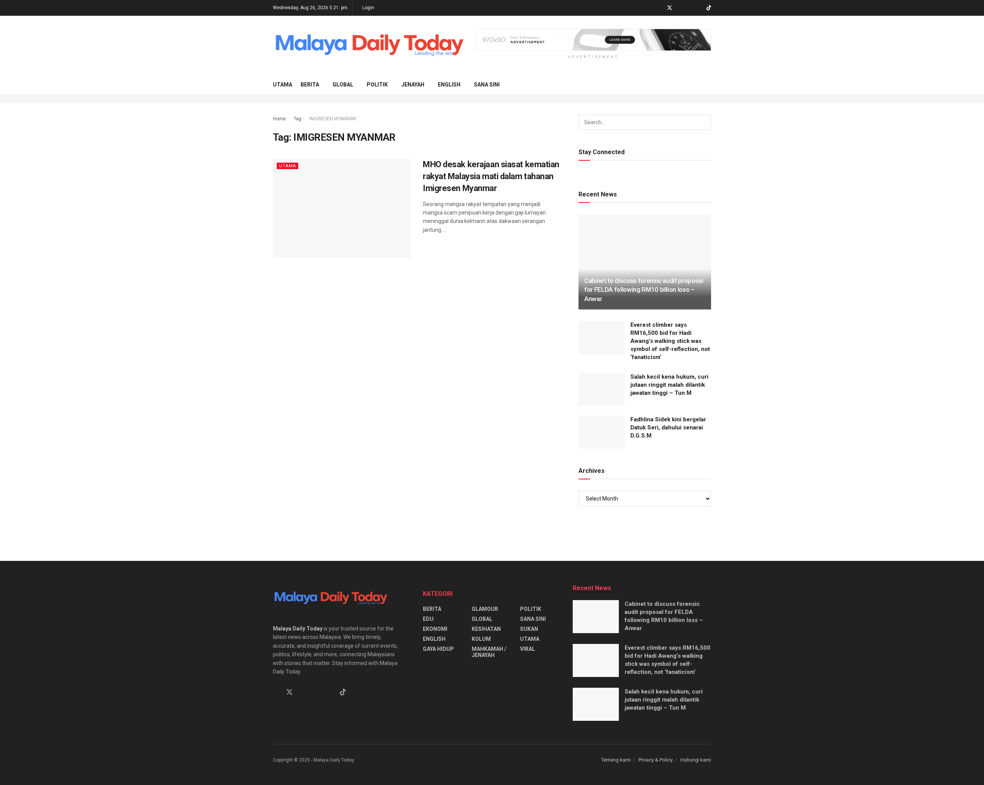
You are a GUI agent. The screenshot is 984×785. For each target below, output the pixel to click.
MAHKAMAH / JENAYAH (489, 652)
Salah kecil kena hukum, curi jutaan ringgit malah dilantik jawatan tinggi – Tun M (669, 384)
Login (367, 7)
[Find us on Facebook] (659, 8)
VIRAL (527, 649)
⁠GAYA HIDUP (438, 649)
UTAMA (282, 84)
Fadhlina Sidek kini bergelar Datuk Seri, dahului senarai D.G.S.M (668, 427)
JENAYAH (412, 84)
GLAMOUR (485, 609)
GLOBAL (342, 84)
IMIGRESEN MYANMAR (332, 118)
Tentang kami (616, 760)
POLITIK (377, 84)
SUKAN (529, 629)
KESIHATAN (486, 629)
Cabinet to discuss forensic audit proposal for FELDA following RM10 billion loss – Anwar (643, 290)
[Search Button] (708, 84)
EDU (428, 619)
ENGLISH (449, 84)
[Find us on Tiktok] (343, 692)
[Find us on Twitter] (669, 8)
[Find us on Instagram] (689, 8)
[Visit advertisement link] (593, 40)
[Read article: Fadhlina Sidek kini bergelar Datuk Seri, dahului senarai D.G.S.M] (601, 432)
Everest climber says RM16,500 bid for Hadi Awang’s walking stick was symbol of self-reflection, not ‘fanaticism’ (670, 341)
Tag (297, 118)
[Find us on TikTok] (708, 8)
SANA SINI (487, 84)
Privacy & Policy (655, 760)
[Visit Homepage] (369, 46)
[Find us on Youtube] (699, 8)
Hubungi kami (695, 760)
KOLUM (481, 639)
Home (279, 118)
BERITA (310, 84)
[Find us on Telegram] (680, 8)
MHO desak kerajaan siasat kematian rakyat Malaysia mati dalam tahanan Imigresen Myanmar (491, 176)
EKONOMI (435, 629)
